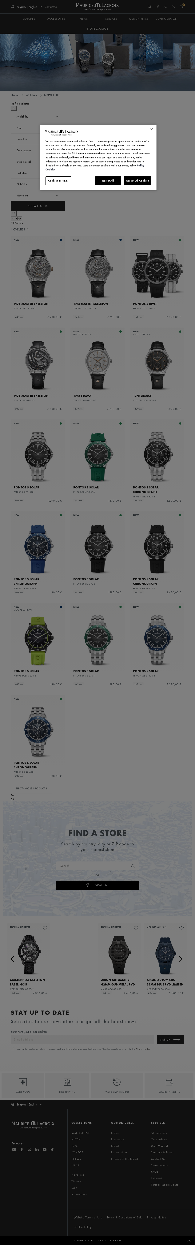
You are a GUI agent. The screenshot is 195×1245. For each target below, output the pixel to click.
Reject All (108, 180)
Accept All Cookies (137, 180)
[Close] (151, 129)
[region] (98, 158)
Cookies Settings (58, 180)
